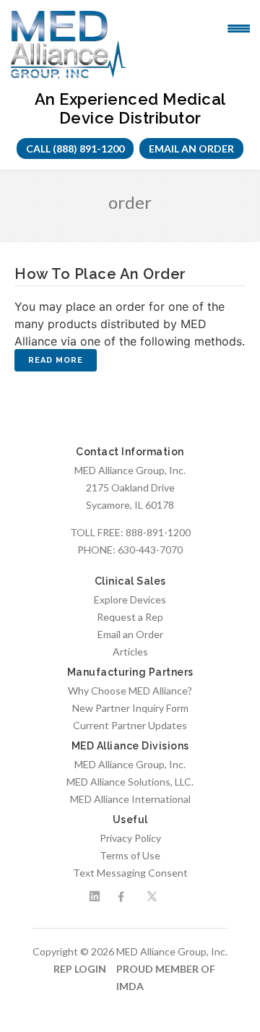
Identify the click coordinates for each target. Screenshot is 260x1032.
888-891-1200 (158, 532)
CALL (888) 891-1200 (75, 148)
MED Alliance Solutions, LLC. (130, 781)
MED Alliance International (130, 799)
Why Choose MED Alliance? (130, 690)
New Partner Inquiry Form (130, 708)
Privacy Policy (130, 838)
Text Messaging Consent (130, 873)
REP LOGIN (79, 969)
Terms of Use (130, 855)
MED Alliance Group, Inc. (130, 764)
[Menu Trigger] (239, 27)
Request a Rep (130, 617)
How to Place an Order (100, 274)
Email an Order (191, 148)
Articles (130, 651)
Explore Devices (130, 599)
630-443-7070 (150, 549)
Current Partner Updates (130, 725)
